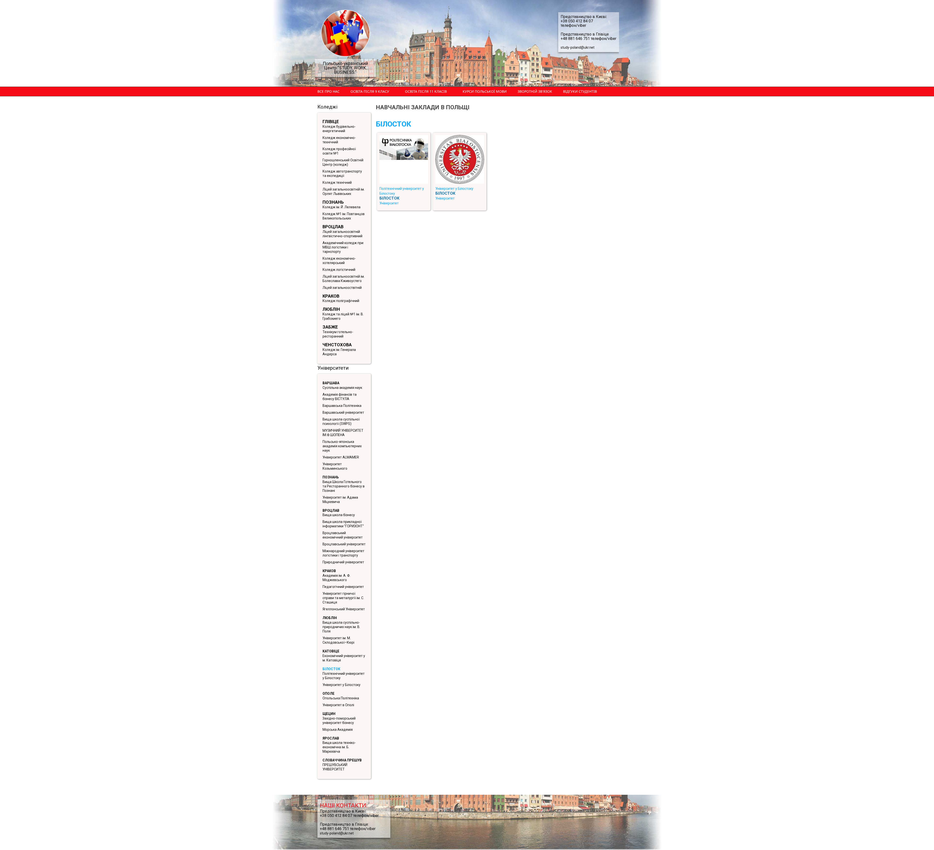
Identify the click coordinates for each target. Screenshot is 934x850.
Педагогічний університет (343, 587)
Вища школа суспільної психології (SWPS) (341, 421)
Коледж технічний (337, 182)
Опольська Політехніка (341, 698)
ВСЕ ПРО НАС (328, 91)
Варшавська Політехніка (342, 406)
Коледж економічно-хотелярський (339, 260)
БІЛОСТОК (331, 669)
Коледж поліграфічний (341, 301)
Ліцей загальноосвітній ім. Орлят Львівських (344, 191)
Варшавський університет (343, 412)
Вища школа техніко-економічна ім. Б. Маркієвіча (339, 747)
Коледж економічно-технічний (339, 140)
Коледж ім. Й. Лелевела (341, 207)
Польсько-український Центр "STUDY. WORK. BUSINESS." (345, 68)
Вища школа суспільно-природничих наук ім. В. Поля (341, 627)
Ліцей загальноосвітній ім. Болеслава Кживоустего (344, 278)
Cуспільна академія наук (342, 388)
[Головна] (345, 33)
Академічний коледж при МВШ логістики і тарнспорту (343, 247)
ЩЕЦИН (329, 714)
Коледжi (327, 107)
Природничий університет (343, 562)
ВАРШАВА (331, 383)
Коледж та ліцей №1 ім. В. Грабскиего (343, 316)
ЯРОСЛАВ (331, 738)
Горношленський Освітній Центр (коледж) (343, 162)
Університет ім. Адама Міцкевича (340, 499)
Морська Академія (338, 729)
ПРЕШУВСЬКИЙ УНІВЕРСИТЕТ (335, 767)
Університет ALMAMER (341, 457)
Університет (389, 203)
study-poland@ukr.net (577, 47)
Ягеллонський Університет (344, 609)
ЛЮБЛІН (330, 618)
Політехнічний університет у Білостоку (344, 676)
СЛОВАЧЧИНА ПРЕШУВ (342, 760)
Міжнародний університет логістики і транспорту (343, 553)
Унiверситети (333, 368)
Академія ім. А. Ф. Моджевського (336, 578)
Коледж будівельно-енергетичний (339, 129)
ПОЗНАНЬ (331, 477)
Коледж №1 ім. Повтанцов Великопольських (344, 216)
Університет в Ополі (338, 705)
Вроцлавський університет (344, 544)
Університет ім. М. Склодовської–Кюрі (338, 640)
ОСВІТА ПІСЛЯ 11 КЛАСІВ (426, 91)
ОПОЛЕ (328, 693)
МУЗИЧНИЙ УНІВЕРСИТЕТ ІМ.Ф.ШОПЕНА (343, 433)
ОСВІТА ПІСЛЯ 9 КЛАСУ (369, 91)
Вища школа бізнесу (339, 515)
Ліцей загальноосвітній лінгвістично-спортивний (342, 234)
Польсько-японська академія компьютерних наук (342, 446)
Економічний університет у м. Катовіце (344, 658)
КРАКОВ (329, 571)
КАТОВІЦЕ (331, 651)
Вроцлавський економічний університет (343, 535)
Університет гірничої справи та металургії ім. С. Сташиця (343, 598)
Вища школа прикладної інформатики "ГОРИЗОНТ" (343, 524)
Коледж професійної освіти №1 (339, 151)
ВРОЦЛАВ (331, 510)
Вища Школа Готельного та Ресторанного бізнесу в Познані (344, 486)
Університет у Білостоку (341, 685)
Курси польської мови (485, 91)
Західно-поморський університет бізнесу (339, 720)
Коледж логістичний (339, 270)
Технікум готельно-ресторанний (338, 334)
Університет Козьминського (335, 466)
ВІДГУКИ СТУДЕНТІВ (580, 91)
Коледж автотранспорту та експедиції (342, 173)
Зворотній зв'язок (535, 91)
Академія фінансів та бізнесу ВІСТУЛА (340, 397)
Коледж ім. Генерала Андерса (339, 352)
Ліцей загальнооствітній (342, 288)
